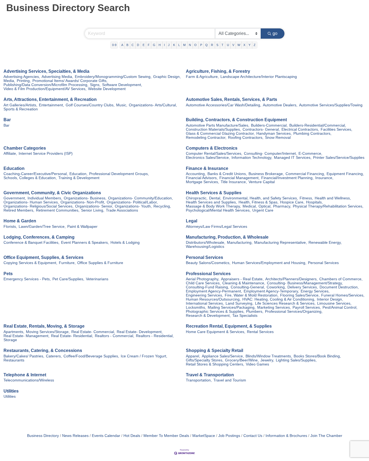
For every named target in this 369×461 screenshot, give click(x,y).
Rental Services (260, 332)
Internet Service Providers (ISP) (46, 154)
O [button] (195, 45)
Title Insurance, (234, 182)
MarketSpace (203, 436)
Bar (7, 119)
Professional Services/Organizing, (294, 311)
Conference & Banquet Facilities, (31, 243)
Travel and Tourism (229, 380)
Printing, (24, 81)
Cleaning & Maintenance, (243, 283)
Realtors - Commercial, (114, 336)
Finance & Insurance (207, 168)
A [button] (122, 45)
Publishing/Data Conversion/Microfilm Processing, (46, 85)
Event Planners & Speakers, (85, 243)
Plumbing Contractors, (312, 133)
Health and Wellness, (333, 198)
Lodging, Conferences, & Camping (39, 237)
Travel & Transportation (210, 375)
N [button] (190, 45)
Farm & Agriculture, (202, 77)
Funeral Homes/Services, (342, 295)
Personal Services (204, 257)
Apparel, (193, 356)
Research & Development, (208, 316)
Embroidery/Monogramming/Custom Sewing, (113, 77)
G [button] (154, 45)
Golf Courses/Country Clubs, (90, 105)
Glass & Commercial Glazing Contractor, (220, 133)
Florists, (10, 227)
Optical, (265, 206)
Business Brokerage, (266, 174)
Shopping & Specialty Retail (214, 350)
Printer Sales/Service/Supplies (338, 158)
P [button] (201, 45)
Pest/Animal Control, (340, 307)
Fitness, (306, 198)
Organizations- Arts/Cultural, (153, 105)
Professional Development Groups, (119, 174)
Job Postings (229, 436)
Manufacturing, (240, 243)
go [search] (275, 33)
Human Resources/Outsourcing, (213, 299)
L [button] (179, 45)
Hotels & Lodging (125, 243)
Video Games (257, 364)
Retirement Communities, (57, 210)
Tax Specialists (244, 316)
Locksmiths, (196, 307)
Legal (191, 221)
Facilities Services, (336, 129)
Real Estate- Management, (26, 336)
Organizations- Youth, (133, 206)
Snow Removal (278, 138)
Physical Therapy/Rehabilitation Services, (328, 206)
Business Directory (43, 436)
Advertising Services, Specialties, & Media (46, 71)
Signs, (95, 85)
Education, (78, 174)
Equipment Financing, (345, 174)
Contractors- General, (261, 129)
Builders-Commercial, (269, 125)
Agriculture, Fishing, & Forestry (218, 71)
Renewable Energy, (325, 243)
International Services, (205, 303)
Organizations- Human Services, (31, 202)
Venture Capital (262, 182)
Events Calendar (106, 436)
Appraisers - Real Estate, (242, 279)
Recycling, (162, 206)
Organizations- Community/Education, (140, 198)
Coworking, (276, 287)
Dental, (215, 198)
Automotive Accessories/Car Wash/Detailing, (223, 105)
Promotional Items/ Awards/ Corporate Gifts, (70, 81)
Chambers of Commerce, (341, 279)
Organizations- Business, (85, 198)
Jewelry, (267, 360)
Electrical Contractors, (300, 129)
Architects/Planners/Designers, (291, 279)
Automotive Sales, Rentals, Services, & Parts (231, 99)
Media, (9, 81)
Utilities (11, 391)
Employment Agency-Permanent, (214, 291)
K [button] (174, 45)
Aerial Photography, (202, 279)
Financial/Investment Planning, (287, 178)
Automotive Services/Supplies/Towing (331, 105)
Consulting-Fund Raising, (207, 287)
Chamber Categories (25, 148)
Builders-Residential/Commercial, (317, 125)
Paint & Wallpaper (82, 227)
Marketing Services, (274, 307)
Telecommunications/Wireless (29, 380)
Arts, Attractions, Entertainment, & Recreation (50, 99)
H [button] (160, 45)
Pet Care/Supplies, (68, 279)
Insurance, (324, 178)
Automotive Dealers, (280, 105)
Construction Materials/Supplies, (213, 129)
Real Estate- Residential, (72, 336)
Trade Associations (122, 210)
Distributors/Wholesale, (205, 243)
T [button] (222, 45)
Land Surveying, (239, 303)
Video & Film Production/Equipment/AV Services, (45, 89)
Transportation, (199, 380)
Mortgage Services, (202, 182)
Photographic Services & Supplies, (215, 311)
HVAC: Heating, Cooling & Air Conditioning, (278, 299)
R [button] (212, 45)
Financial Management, (239, 178)
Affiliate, (10, 154)
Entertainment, (51, 105)
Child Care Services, (203, 283)
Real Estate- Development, (140, 332)
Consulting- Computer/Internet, (270, 154)
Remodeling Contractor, (206, 138)
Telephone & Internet (25, 375)
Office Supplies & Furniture (100, 263)
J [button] (169, 45)
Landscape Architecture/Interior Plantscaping (258, 77)
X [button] (244, 45)
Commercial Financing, (305, 174)
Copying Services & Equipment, (30, 263)
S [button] (217, 45)
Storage (10, 340)
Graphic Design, (167, 77)
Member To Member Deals (166, 436)
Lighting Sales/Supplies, (296, 360)
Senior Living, (92, 210)
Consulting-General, (248, 287)
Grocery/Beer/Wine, (242, 360)
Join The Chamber (326, 436)
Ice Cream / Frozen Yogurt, (144, 356)
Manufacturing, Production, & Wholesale (227, 237)
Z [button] (255, 45)
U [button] (228, 45)
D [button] (138, 45)
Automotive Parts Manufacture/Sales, (217, 125)
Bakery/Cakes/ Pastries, (24, 356)
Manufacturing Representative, (280, 243)
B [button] (127, 45)
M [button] (184, 45)
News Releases (75, 436)
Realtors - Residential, (155, 336)
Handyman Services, (274, 133)
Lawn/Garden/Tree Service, (42, 227)
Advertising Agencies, (22, 77)
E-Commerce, (310, 154)
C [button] (133, 45)
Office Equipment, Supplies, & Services (43, 257)
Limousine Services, (334, 303)
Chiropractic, (196, 198)
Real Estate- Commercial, (93, 332)
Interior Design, (330, 299)
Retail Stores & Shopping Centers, (215, 364)
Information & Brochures (286, 436)
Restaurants (14, 360)
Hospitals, (314, 202)
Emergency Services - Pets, (27, 279)
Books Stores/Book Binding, (317, 356)
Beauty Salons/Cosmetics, (208, 263)
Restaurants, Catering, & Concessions (43, 350)
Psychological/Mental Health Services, (218, 210)
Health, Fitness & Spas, (259, 202)
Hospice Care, (292, 202)
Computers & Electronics (211, 148)
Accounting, (196, 174)
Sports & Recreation (21, 109)
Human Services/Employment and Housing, (269, 263)
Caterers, (54, 356)
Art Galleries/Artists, (20, 105)
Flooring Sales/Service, (300, 295)
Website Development (107, 89)
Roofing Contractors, (245, 138)
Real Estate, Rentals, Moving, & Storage (44, 326)
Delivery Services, (302, 287)
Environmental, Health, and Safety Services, (260, 198)
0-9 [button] (114, 45)
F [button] (149, 45)
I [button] (164, 45)
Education (14, 168)
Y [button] (249, 45)
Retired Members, (19, 210)
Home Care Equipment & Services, (215, 332)
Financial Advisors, (202, 178)
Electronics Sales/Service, (208, 158)
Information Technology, (252, 158)
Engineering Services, (204, 295)
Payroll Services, (307, 307)
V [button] (233, 45)
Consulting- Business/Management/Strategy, (305, 283)
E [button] (144, 45)
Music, (121, 105)
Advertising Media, (57, 77)
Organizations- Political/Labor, (132, 202)
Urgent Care (262, 210)
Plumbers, (254, 311)
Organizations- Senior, (94, 206)
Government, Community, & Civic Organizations (52, 192)
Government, (15, 198)
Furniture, (67, 263)
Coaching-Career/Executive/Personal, (36, 174)
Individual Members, (45, 198)
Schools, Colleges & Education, (30, 178)
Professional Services (208, 273)
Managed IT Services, (292, 158)
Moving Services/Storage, (48, 332)
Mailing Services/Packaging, (232, 307)
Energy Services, (315, 291)
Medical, (250, 206)
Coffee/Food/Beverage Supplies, (91, 356)
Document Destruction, (339, 287)
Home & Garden (20, 221)
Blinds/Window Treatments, (269, 356)
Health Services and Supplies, (211, 202)
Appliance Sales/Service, (223, 356)
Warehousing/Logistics (205, 247)
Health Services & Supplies (213, 192)
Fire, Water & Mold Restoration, (252, 295)
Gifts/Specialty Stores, (204, 360)
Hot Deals (131, 436)
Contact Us (252, 436)
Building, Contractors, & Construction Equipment (236, 119)
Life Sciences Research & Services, (285, 303)
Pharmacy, (282, 206)
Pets (8, 273)
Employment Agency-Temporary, (271, 291)
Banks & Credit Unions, (227, 174)
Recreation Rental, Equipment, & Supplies (229, 326)
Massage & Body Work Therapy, (213, 206)
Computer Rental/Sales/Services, (214, 154)
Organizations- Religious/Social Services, (38, 206)
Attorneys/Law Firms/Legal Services (216, 227)
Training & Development (78, 178)
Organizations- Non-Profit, (83, 202)
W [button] (238, 45)
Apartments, (14, 332)
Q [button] (206, 45)
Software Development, (122, 85)
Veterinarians (97, 279)
